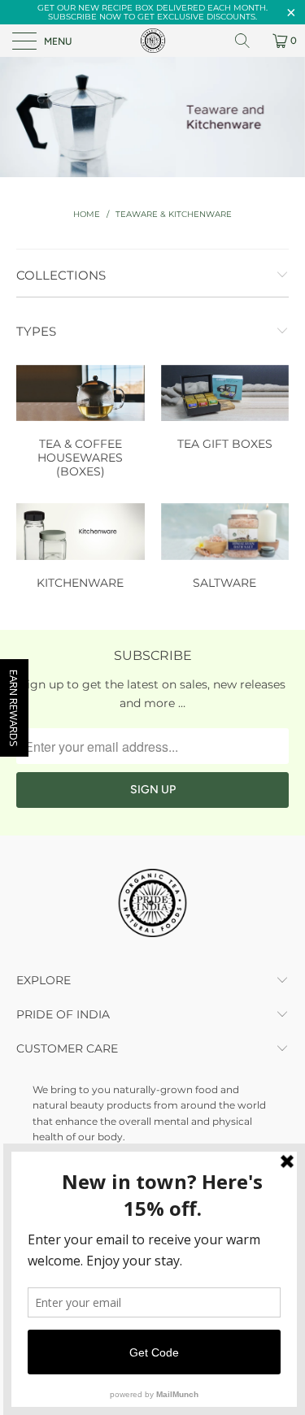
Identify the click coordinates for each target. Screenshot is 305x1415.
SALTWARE (225, 548)
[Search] (248, 40)
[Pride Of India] (152, 40)
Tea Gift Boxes (225, 410)
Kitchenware (80, 548)
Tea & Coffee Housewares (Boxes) (80, 424)
